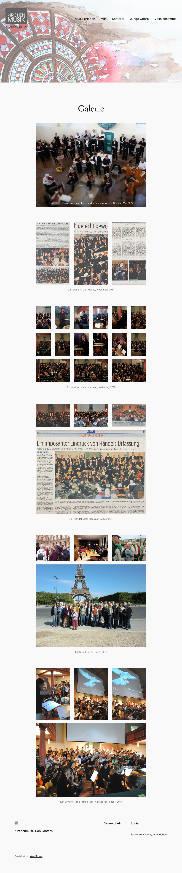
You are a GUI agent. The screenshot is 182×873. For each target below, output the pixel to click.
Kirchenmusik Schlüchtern (34, 831)
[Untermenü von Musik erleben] (97, 19)
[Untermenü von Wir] (108, 19)
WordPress (36, 856)
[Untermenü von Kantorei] (126, 19)
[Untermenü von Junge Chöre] (150, 19)
